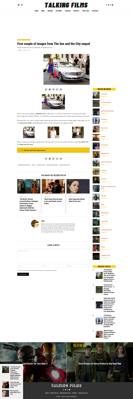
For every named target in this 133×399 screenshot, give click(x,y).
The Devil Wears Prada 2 (106, 230)
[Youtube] (112, 5)
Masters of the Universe (106, 162)
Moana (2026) (104, 128)
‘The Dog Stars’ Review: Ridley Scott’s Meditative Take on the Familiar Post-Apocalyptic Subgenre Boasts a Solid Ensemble (109, 275)
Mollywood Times (105, 153)
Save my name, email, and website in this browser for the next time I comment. (38, 270)
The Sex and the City (65, 165)
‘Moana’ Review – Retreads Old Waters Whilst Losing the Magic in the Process (109, 334)
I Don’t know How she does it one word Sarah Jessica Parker (53, 201)
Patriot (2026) (104, 221)
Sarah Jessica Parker (52, 165)
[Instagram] (110, 5)
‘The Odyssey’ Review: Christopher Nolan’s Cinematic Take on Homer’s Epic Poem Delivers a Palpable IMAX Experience (109, 320)
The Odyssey (104, 119)
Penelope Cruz (41, 165)
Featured (20, 39)
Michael (103, 247)
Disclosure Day (104, 145)
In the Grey (103, 196)
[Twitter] (108, 5)
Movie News (26, 39)
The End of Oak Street (106, 102)
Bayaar (102, 204)
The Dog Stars (104, 94)
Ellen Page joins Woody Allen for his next (15, 392)
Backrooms (103, 170)
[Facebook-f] (106, 5)
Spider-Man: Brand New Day (107, 111)
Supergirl (103, 136)
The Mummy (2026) (105, 255)
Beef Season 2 (104, 238)
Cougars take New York (24, 165)
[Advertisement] (66, 25)
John (20, 50)
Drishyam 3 (103, 179)
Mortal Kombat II (105, 213)
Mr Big (33, 165)
